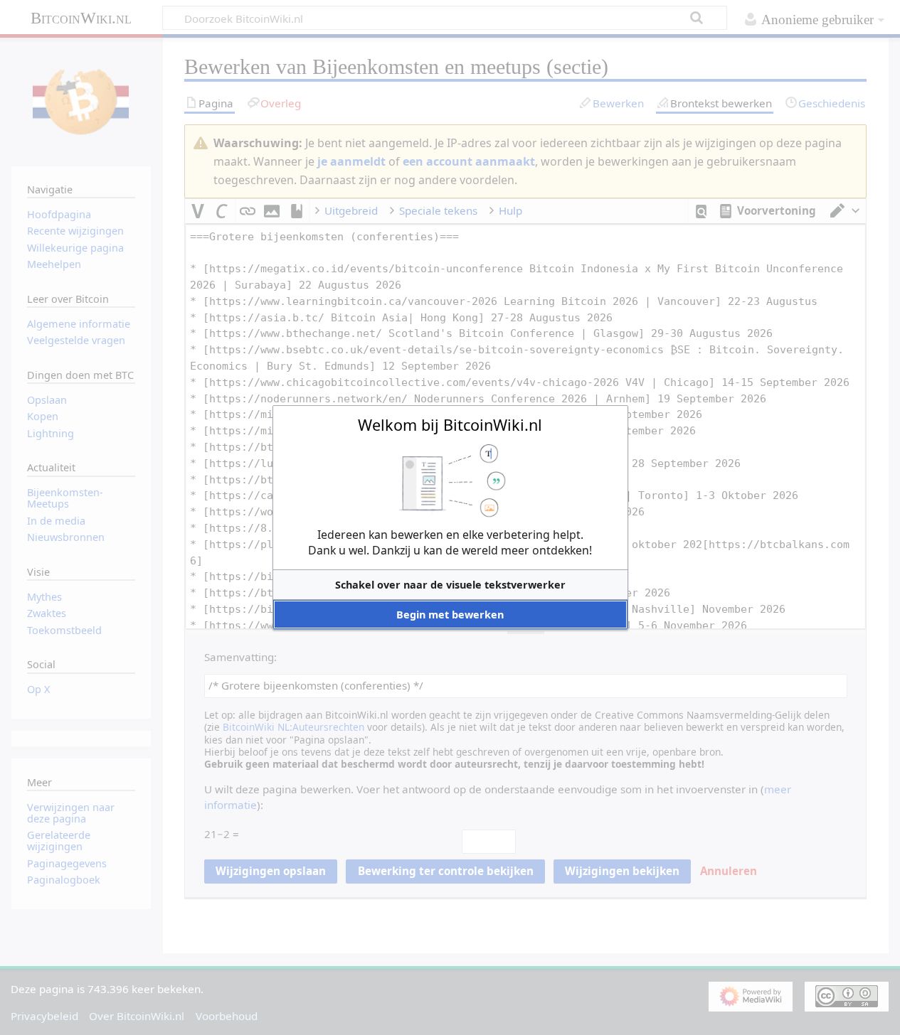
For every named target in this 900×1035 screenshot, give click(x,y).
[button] (450, 584)
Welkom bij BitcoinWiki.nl (450, 424)
